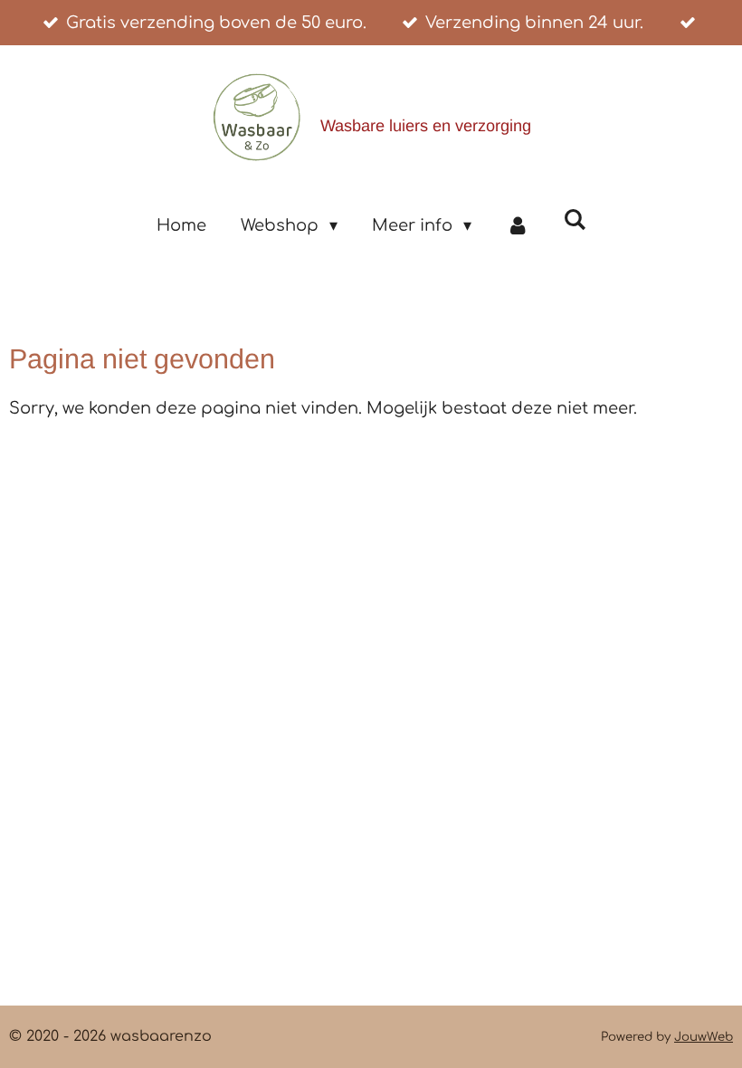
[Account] (517, 225)
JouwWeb (703, 1037)
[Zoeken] (574, 220)
